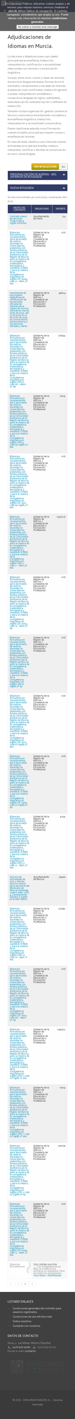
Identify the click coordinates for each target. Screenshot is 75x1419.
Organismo (42, 209)
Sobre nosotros (22, 1321)
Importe (60, 209)
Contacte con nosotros (26, 1326)
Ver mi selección (45, 166)
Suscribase (39, 1275)
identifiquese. (55, 1275)
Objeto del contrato (19, 209)
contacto (30, 1351)
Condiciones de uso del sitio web (32, 1317)
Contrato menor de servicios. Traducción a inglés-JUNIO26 (18, 219)
